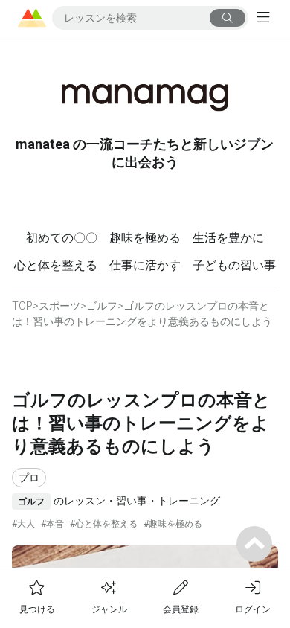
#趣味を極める (173, 524)
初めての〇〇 (61, 238)
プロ (29, 478)
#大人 (23, 524)
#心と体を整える (104, 524)
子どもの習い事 (234, 265)
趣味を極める (145, 238)
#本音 (52, 524)
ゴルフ (101, 306)
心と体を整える (55, 265)
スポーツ (59, 306)
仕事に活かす (145, 265)
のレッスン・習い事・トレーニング (119, 501)
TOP (22, 306)
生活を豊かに (228, 238)
